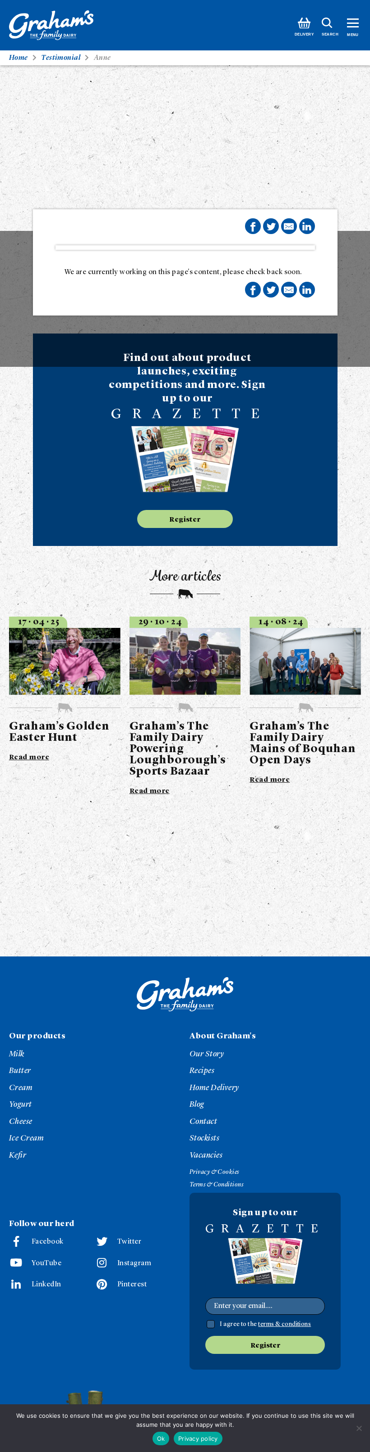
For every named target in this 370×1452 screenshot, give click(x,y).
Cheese (20, 1122)
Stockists (204, 1138)
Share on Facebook (253, 226)
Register (185, 519)
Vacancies (206, 1155)
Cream (20, 1088)
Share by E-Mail (289, 226)
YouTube (46, 1263)
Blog (197, 1104)
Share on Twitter (271, 226)
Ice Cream (26, 1138)
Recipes (202, 1071)
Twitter (129, 1241)
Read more (29, 757)
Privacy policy (198, 1438)
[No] (358, 1428)
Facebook (48, 1241)
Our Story (207, 1054)
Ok (161, 1438)
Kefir (17, 1155)
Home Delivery (214, 1088)
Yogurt (20, 1104)
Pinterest (132, 1284)
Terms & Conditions (216, 1184)
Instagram (134, 1263)
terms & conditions (284, 1324)
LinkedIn (46, 1284)
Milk (16, 1054)
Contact (203, 1122)
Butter (20, 1071)
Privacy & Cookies (214, 1172)
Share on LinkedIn (307, 226)
